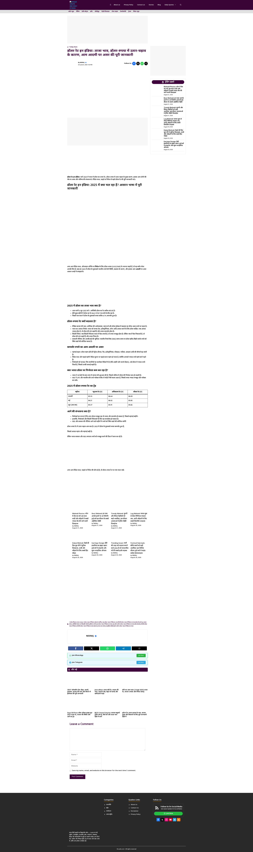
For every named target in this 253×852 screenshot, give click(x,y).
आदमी (138, 269)
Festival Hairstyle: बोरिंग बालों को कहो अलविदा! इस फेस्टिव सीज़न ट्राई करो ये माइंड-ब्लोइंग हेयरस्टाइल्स (138, 548)
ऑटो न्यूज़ (71, 11)
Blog (159, 5)
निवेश (97, 267)
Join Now (141, 655)
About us (117, 5)
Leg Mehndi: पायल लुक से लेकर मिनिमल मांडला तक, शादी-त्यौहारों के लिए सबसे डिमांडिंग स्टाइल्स (173, 122)
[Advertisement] (107, 30)
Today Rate (73, 47)
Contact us (141, 5)
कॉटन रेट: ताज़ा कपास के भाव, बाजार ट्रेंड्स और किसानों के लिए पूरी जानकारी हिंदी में (134, 715)
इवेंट (91, 11)
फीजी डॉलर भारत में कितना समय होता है (87, 626)
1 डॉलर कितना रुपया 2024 (76, 622)
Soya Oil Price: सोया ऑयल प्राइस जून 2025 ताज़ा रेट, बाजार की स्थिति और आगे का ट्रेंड (79, 715)
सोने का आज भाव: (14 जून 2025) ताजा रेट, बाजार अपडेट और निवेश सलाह (135, 691)
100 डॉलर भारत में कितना (108, 622)
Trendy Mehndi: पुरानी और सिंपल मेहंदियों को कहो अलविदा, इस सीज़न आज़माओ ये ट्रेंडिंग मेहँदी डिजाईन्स (119, 519)
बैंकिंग (78, 11)
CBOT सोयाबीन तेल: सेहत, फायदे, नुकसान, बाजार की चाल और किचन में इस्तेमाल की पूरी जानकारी (79, 692)
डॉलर (139, 624)
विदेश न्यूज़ (136, 11)
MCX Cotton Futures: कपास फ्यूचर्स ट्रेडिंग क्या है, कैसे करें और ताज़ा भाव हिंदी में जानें (107, 715)
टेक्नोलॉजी (123, 11)
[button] (180, 4)
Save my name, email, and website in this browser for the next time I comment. (104, 771)
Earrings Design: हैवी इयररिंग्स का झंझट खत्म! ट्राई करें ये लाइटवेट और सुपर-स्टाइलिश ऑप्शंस (174, 145)
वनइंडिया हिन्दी (110, 626)
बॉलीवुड (97, 11)
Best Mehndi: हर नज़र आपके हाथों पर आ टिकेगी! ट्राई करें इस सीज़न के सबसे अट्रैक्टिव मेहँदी (174, 100)
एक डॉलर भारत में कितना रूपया (104, 624)
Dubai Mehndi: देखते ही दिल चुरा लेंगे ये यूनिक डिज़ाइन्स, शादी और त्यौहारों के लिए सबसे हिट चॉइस (80, 548)
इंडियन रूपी (93, 624)
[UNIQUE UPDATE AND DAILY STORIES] (74, 5)
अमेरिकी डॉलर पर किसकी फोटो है (80, 624)
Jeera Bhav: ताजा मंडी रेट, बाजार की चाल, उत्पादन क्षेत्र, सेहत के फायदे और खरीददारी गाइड (107, 692)
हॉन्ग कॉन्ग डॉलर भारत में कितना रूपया (123, 626)
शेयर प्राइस (115, 11)
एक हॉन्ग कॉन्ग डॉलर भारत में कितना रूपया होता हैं (125, 624)
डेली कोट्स (85, 11)
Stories (151, 5)
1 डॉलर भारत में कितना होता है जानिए (92, 622)
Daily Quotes (169, 5)
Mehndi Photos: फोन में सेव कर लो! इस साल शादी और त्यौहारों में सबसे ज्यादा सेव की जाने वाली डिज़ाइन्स (80, 519)
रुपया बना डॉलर (102, 626)
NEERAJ (82, 62)
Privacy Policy (128, 5)
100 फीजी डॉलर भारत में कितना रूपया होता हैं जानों (129, 622)
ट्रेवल (129, 11)
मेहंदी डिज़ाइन (105, 11)
